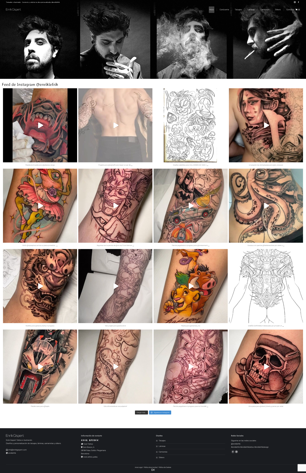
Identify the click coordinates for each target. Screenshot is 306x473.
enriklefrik (40, 91)
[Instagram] (74, 159)
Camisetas (163, 452)
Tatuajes (162, 441)
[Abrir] (40, 125)
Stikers (161, 457)
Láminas (162, 446)
